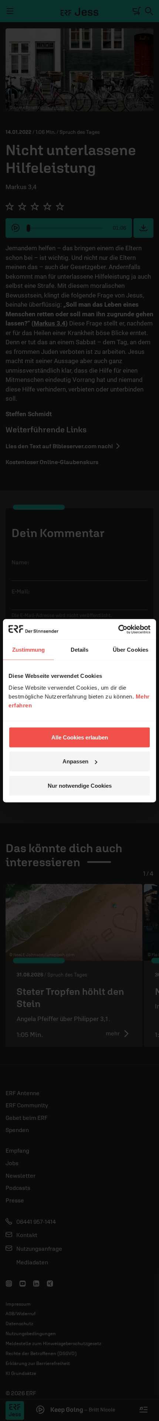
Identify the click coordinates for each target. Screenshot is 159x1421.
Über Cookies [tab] (130, 650)
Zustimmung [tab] (28, 650)
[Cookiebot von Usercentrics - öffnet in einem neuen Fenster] (118, 629)
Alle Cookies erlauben (79, 737)
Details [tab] (80, 650)
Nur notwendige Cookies (80, 785)
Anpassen (75, 761)
